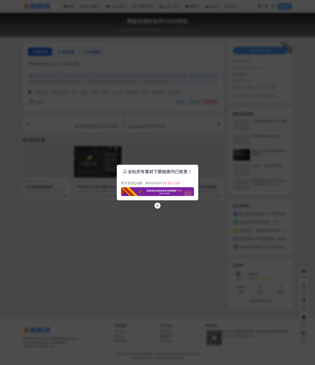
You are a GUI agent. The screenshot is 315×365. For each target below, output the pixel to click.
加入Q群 (174, 183)
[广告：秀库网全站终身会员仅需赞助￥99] (157, 190)
